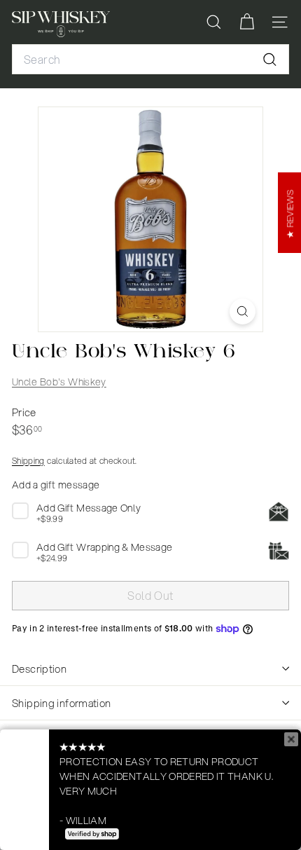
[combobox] (150, 59)
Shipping (28, 461)
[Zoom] (242, 311)
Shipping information (61, 703)
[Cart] (246, 22)
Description (39, 668)
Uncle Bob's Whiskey (59, 382)
